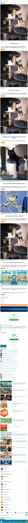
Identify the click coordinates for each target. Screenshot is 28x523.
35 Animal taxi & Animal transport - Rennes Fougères (9, 368)
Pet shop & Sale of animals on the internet (7, 260)
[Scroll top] (26, 521)
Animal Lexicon (20, 512)
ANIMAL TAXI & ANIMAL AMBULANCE (15, 499)
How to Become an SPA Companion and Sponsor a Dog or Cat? (18, 411)
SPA (15, 479)
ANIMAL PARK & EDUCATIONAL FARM (15, 489)
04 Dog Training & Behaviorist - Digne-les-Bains (8, 364)
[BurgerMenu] (26, 1)
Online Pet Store (3, 41)
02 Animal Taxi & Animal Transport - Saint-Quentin (8, 357)
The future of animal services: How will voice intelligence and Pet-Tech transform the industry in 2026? (19, 462)
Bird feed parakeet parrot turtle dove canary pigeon (9, 213)
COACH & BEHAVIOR (15, 494)
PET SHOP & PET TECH (15, 476)
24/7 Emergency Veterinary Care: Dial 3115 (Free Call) (19, 397)
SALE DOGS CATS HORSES (15, 507)
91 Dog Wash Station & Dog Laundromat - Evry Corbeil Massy (10, 349)
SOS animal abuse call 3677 (16, 426)
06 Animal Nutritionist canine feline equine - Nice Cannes (9, 353)
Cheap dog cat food (4, 87)
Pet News (2, 512)
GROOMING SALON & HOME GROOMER (15, 474)
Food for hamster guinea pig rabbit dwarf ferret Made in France (10, 181)
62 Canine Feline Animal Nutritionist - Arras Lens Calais (9, 355)
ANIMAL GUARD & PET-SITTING (15, 471)
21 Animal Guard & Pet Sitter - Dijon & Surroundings (9, 377)
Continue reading (3, 49)
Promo (11, 512)
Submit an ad (3, 346)
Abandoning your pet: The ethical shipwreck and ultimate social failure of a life (19, 390)
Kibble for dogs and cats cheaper (6, 134)
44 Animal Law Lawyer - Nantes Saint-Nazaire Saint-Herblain (10, 366)
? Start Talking (14, 339)
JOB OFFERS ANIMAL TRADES (15, 504)
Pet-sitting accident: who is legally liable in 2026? (19, 448)
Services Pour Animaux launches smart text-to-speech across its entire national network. (19, 441)
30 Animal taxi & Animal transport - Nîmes (7, 372)
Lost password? (5, 303)
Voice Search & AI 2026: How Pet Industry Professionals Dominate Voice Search (19, 383)
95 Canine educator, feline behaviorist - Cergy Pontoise (9, 370)
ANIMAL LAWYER (15, 502)
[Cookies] (1, 521)
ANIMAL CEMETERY (15, 484)
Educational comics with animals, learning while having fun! (19, 404)
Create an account (1, 303)
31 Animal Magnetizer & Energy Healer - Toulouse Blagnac (9, 351)
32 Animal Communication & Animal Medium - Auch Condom (10, 362)
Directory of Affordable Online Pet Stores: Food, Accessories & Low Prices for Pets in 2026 (14, 286)
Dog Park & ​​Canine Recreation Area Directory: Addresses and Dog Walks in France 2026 (18, 420)
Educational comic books (5, 515)
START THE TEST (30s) (14, 319)
